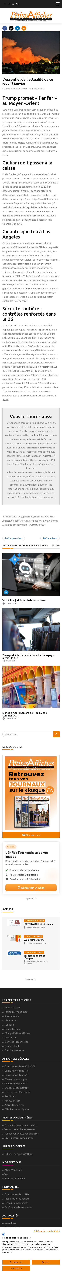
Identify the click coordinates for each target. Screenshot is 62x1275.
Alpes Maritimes (13, 1169)
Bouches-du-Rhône (14, 1178)
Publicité (9, 1024)
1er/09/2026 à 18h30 (35, 921)
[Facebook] (9, 4)
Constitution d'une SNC (16, 1074)
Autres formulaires (14, 1104)
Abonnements (11, 1016)
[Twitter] (4, 4)
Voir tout (56, 545)
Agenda (8, 909)
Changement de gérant (16, 1087)
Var (6, 1174)
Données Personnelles (16, 1041)
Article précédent (13, 538)
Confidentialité (12, 1046)
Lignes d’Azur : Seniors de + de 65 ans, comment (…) (24, 714)
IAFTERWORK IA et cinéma (38, 924)
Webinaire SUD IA (34, 939)
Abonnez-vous (32, 835)
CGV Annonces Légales (16, 1109)
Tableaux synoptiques (15, 1011)
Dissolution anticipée (15, 1079)
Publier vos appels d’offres (18, 1153)
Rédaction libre (12, 1100)
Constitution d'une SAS (16, 1070)
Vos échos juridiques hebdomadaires (24, 600)
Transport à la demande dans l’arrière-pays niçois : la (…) (28, 657)
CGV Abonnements (14, 1050)
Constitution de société (16, 1194)
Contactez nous (12, 1028)
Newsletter (11, 1020)
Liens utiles (10, 1037)
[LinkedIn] (13, 4)
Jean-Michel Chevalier (16, 89)
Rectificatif (10, 1096)
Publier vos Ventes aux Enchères (21, 1133)
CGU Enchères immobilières (18, 1137)
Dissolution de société (16, 1202)
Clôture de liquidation (15, 1083)
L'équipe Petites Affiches (17, 1033)
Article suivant (50, 538)
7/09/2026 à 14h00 (34, 936)
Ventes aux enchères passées (19, 1129)
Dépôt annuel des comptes (18, 1207)
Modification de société (16, 1198)
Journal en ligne (12, 1007)
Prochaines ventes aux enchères (21, 1125)
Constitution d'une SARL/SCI (19, 1066)
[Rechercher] (56, 734)
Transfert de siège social (17, 1092)
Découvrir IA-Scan (33, 887)
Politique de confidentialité (47, 1231)
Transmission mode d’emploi (34, 957)
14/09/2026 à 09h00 (35, 952)
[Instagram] (17, 4)
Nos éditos (10, 1223)
